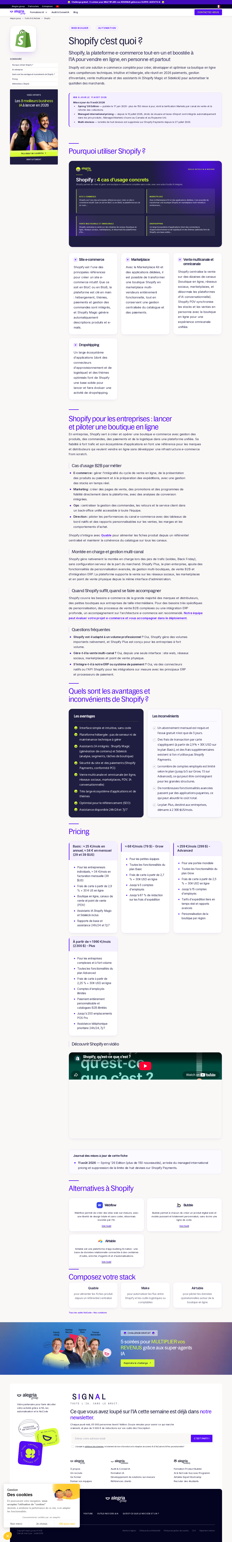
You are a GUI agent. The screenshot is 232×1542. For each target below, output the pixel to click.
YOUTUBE (88, 1513)
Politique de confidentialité (149, 1531)
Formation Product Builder (188, 1468)
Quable (106, 535)
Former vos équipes (81, 1481)
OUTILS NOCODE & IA (107, 1513)
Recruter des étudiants (186, 1481)
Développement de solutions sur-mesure (133, 1477)
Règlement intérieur (207, 1531)
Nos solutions (100, 1312)
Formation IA (117, 1473)
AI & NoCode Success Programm (192, 1473)
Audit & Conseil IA (60, 12)
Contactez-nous (208, 12)
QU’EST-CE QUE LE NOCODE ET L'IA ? (141, 1513)
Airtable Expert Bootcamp (187, 1477)
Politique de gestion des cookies (176, 1531)
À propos (75, 1468)
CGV (194, 1531)
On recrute (76, 1473)
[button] (218, 6)
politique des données (94, 1447)
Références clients (121, 1481)
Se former (75, 1477)
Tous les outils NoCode (80, 1312)
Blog (75, 12)
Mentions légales (129, 1531)
